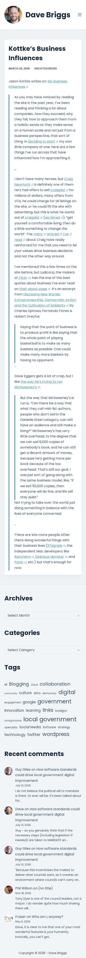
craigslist (58, 190)
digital (66, 692)
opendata (10, 727)
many (38, 234)
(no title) (45, 888)
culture (25, 692)
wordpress (56, 734)
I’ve (66, 234)
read (18, 239)
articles (53, 234)
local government (50, 719)
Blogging (19, 684)
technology (14, 734)
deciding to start (41, 141)
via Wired (52, 217)
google (29, 702)
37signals (54, 545)
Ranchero (22, 556)
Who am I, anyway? (47, 916)
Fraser (20, 916)
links (48, 709)
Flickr (23, 277)
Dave (19, 809)
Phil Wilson (23, 888)
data (37, 693)
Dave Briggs (48, 15)
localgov (61, 711)
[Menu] (80, 15)
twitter (33, 734)
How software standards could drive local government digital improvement (46, 775)
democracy (49, 693)
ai (5, 684)
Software (49, 727)
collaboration (55, 684)
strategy (64, 727)
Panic (18, 562)
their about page (33, 288)
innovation (14, 710)
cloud (34, 684)
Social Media (30, 727)
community (10, 693)
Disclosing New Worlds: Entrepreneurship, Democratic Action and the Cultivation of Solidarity (45, 300)
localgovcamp (13, 720)
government (54, 701)
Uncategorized (45, 68)
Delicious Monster (49, 556)
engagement (12, 702)
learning (33, 710)
